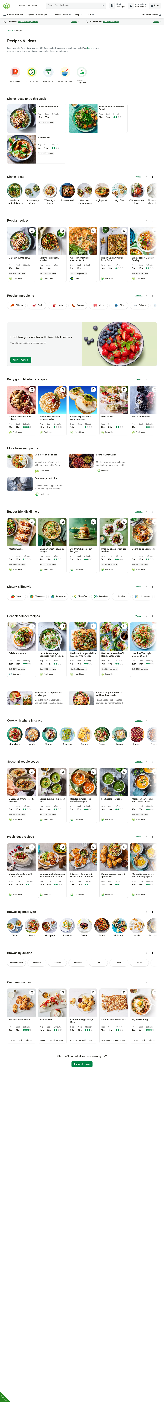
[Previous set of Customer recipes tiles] (147, 982)
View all (138, 177)
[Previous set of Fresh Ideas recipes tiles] (147, 837)
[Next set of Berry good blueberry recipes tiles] (153, 379)
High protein (145, 596)
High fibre (121, 596)
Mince (101, 305)
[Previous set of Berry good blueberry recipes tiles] (147, 379)
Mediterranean (16, 963)
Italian (139, 963)
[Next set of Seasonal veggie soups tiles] (153, 762)
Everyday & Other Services (27, 6)
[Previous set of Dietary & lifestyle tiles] (147, 587)
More (89, 15)
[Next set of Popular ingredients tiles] (153, 296)
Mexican (37, 963)
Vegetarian (39, 596)
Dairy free (103, 596)
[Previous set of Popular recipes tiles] (147, 221)
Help (77, 15)
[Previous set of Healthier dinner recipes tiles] (147, 616)
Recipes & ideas (61, 15)
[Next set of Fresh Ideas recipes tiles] (153, 837)
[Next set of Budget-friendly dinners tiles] (153, 512)
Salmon (142, 305)
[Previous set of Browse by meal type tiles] (147, 912)
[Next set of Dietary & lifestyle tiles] (153, 587)
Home (10, 30)
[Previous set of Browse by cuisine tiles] (147, 953)
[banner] (82, 344)
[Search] (103, 5)
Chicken (19, 305)
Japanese (78, 963)
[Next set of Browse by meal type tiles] (153, 912)
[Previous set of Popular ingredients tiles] (147, 296)
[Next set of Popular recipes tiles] (153, 221)
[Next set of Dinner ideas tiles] (153, 177)
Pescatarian (61, 596)
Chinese (57, 963)
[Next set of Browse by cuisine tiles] (153, 953)
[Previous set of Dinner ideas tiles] (147, 177)
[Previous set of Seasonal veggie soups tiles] (147, 762)
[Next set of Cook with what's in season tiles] (153, 721)
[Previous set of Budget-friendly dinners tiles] (147, 512)
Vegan (19, 596)
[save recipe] (32, 231)
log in (89, 48)
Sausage (80, 305)
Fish (122, 305)
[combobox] (76, 6)
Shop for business (150, 15)
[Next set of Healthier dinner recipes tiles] (153, 616)
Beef (40, 305)
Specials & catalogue (37, 15)
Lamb (60, 305)
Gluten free (82, 596)
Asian (119, 963)
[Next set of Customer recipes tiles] (153, 982)
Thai (98, 963)
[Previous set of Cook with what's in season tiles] (147, 721)
